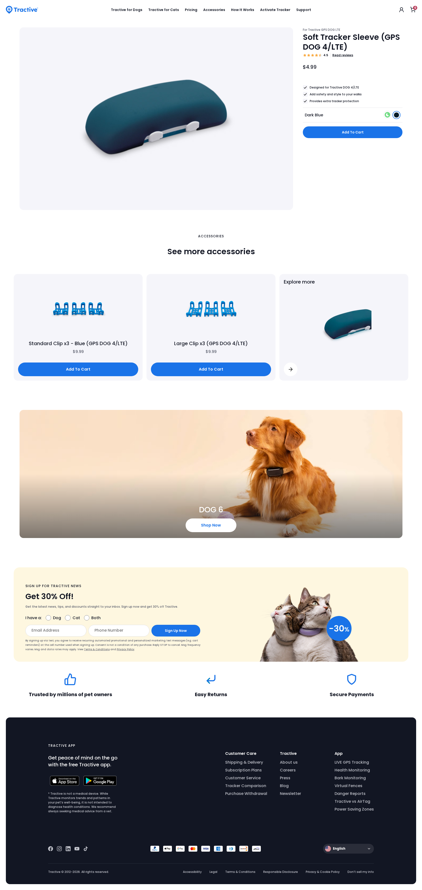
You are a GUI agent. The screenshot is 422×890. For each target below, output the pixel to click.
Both (96, 618)
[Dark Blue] (396, 116)
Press (285, 778)
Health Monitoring (352, 770)
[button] (290, 369)
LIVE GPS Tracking (352, 762)
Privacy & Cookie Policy (323, 872)
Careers (288, 770)
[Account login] (401, 10)
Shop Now (211, 525)
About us (289, 762)
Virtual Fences (348, 786)
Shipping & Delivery (244, 762)
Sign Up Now (176, 630)
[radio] (387, 115)
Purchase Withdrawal (246, 793)
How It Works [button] (242, 9)
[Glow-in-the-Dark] (387, 116)
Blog (284, 786)
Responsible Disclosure (280, 872)
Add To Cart (353, 132)
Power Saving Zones (354, 809)
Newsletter (290, 793)
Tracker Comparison (245, 786)
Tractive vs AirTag (352, 801)
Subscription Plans (243, 770)
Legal (213, 872)
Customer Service (243, 778)
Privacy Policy (125, 649)
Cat (76, 618)
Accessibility (192, 872)
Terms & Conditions (97, 649)
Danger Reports (350, 793)
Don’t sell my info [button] (361, 872)
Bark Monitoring (350, 778)
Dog (57, 618)
